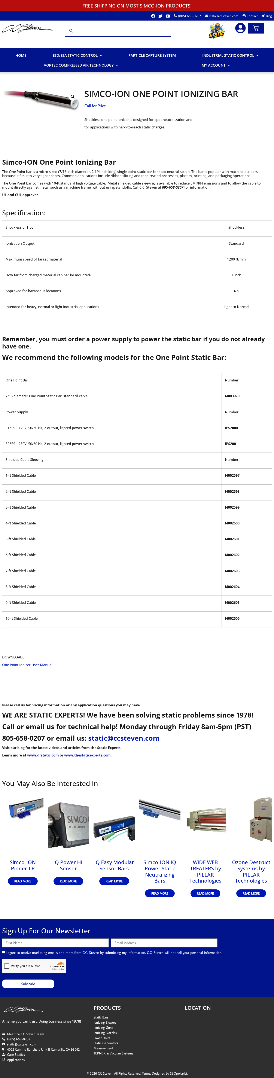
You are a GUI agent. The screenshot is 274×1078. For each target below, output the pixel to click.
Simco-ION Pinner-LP (23, 865)
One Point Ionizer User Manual (27, 665)
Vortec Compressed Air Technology (79, 65)
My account (214, 65)
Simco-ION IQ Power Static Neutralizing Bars (159, 871)
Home (20, 55)
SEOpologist (178, 1073)
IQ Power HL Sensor (68, 865)
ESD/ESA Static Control (75, 55)
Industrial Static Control (228, 55)
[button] (73, 97)
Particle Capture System (152, 55)
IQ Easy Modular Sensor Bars (114, 865)
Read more (22, 881)
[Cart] (256, 28)
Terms (146, 1073)
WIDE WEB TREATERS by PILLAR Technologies (205, 871)
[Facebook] (153, 16)
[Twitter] (160, 16)
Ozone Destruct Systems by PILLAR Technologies (251, 871)
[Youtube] (168, 16)
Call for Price (95, 105)
